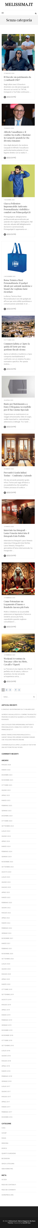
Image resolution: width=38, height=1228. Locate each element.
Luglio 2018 (6, 1050)
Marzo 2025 (6, 800)
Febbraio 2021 (7, 948)
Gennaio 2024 (6, 856)
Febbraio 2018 (7, 1076)
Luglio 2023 (6, 877)
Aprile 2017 (6, 1102)
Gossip (4, 1133)
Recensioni (6, 1158)
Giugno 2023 (6, 882)
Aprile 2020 (6, 979)
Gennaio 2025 (6, 810)
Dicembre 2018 (7, 1030)
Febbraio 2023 (7, 902)
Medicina (5, 1143)
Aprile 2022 (6, 918)
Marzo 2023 (6, 897)
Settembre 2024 (8, 826)
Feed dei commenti (9, 1190)
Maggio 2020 (6, 974)
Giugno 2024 (6, 836)
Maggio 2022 (6, 913)
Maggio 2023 (6, 887)
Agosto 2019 (6, 999)
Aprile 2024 (6, 841)
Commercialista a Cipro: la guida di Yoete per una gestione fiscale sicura (17, 346)
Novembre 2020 (7, 953)
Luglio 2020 (6, 964)
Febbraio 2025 (7, 805)
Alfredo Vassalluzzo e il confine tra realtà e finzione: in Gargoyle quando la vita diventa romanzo (17, 136)
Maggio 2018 (6, 1061)
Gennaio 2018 (6, 1081)
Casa (3, 1128)
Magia (4, 1138)
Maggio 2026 (6, 765)
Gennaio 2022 (6, 933)
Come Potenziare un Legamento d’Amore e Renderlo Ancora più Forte (16, 604)
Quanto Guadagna (9, 1153)
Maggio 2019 (6, 1005)
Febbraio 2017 (7, 1112)
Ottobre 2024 (7, 821)
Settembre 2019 (8, 994)
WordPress (26, 1223)
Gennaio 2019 (6, 1025)
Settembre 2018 (8, 1045)
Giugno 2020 (6, 969)
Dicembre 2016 (7, 1117)
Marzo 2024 (6, 846)
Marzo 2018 (6, 1071)
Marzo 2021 (6, 943)
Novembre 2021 (7, 938)
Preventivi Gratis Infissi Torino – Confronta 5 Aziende (18, 474)
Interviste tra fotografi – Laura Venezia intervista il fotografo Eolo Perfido (16, 533)
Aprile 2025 (6, 795)
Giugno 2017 (6, 1091)
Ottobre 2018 (7, 1040)
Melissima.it (19, 4)
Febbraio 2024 (7, 851)
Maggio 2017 (6, 1096)
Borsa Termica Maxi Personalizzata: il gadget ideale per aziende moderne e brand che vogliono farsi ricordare (18, 286)
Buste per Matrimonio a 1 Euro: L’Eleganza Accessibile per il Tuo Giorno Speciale (17, 406)
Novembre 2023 (7, 862)
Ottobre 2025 (7, 785)
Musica (4, 1148)
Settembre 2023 (8, 867)
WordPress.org (8, 1195)
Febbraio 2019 (7, 1020)
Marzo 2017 (6, 1107)
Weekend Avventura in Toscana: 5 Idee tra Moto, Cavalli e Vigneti (15, 661)
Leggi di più (11, 97)
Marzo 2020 (6, 984)
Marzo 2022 (6, 923)
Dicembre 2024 (7, 816)
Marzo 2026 (6, 770)
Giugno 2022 (6, 907)
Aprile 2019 (6, 1010)
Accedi (4, 1179)
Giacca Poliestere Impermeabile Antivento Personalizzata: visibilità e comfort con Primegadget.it (17, 208)
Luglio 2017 (6, 1086)
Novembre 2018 (7, 1035)
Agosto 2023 (6, 872)
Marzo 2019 (6, 1015)
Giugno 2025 (6, 790)
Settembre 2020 (8, 959)
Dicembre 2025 (7, 775)
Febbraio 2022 (7, 928)
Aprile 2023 (6, 892)
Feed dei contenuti (9, 1184)
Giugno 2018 (6, 1056)
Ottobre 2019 (7, 989)
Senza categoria (8, 1163)
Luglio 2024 (6, 831)
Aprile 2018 (6, 1066)
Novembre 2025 (7, 780)
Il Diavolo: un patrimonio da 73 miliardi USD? (17, 78)
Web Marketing (7, 1169)
